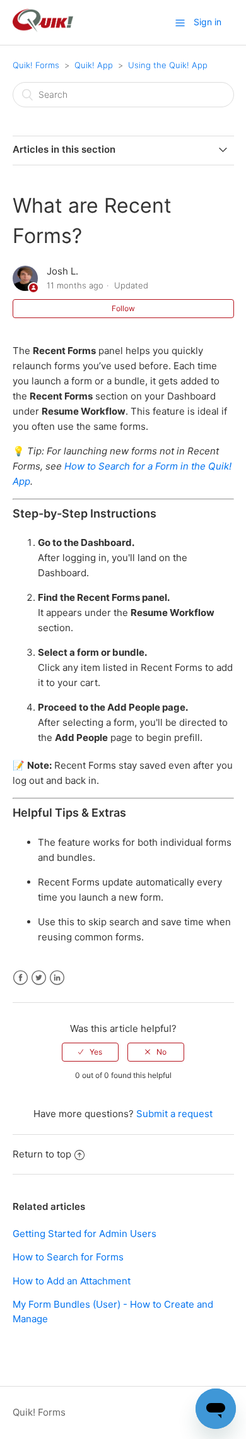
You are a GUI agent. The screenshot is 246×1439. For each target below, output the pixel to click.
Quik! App (93, 65)
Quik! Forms (36, 65)
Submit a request (174, 1114)
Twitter (39, 978)
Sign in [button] (207, 21)
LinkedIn (57, 978)
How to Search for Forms (68, 1257)
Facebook (20, 978)
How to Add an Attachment (72, 1281)
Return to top (42, 1154)
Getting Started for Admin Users (84, 1234)
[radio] (90, 1052)
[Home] (43, 29)
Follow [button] (123, 308)
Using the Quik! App (168, 65)
